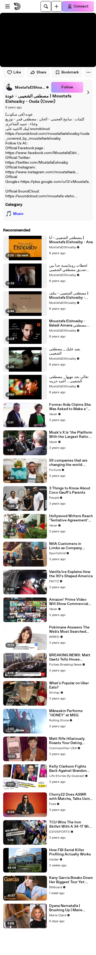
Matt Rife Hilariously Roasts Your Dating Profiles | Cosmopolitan (69, 741)
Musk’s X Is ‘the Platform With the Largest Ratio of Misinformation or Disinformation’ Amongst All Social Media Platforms (71, 434)
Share (41, 72)
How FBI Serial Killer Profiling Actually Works (70, 852)
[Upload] (56, 6)
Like (17, 72)
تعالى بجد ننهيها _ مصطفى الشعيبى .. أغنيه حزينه (69, 379)
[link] (27, 87)
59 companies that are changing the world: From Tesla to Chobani (68, 462)
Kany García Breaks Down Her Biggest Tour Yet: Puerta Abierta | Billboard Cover (71, 880)
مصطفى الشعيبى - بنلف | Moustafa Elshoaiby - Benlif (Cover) (68, 295)
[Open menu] (7, 6)
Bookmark (70, 72)
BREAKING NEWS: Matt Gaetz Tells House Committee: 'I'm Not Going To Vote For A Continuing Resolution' (69, 657)
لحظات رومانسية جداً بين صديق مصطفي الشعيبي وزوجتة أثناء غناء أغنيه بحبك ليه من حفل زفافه (69, 268)
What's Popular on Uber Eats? (69, 685)
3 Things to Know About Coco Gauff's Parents (69, 490)
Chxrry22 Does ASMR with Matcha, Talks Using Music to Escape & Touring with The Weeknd (71, 796)
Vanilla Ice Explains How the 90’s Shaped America (71, 574)
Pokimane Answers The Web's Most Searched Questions (69, 629)
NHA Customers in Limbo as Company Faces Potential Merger (69, 546)
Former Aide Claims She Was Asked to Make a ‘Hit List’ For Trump (71, 407)
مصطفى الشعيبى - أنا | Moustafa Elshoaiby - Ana (71, 240)
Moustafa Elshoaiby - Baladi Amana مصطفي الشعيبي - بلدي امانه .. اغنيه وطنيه (70, 323)
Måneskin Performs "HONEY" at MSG (66, 713)
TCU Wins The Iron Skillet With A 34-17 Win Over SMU (70, 824)
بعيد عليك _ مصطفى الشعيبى (64, 351)
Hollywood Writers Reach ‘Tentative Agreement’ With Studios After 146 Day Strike (71, 518)
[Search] (46, 6)
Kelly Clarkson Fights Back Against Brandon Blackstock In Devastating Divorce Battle (68, 768)
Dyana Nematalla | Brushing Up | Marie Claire (65, 908)
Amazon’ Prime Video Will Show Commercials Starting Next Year (69, 602)
